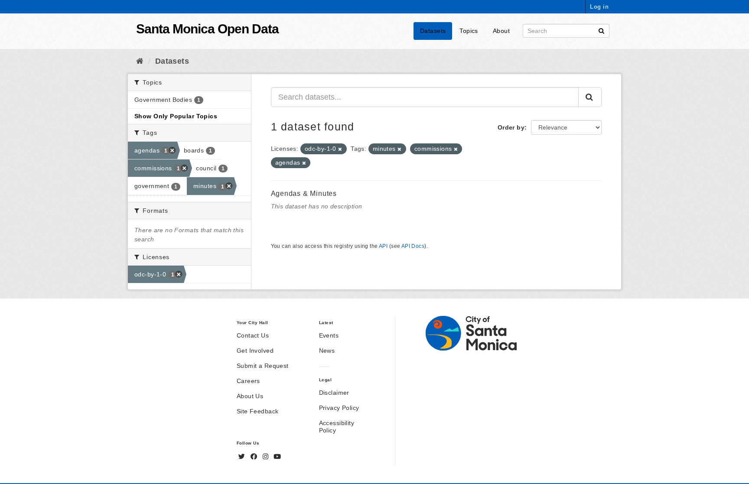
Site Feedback (257, 411)
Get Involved (255, 350)
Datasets (433, 30)
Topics (468, 30)
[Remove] (340, 149)
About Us (250, 396)
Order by (511, 127)
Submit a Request (263, 365)
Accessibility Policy (336, 426)
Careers (248, 380)
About (501, 30)
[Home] (139, 61)
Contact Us (253, 335)
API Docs (412, 246)
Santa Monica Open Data (207, 29)
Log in (599, 6)
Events (329, 335)
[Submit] (601, 30)
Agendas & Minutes (304, 193)
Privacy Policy (339, 407)
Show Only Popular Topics (175, 116)
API (383, 246)
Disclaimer (334, 392)
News (327, 350)
